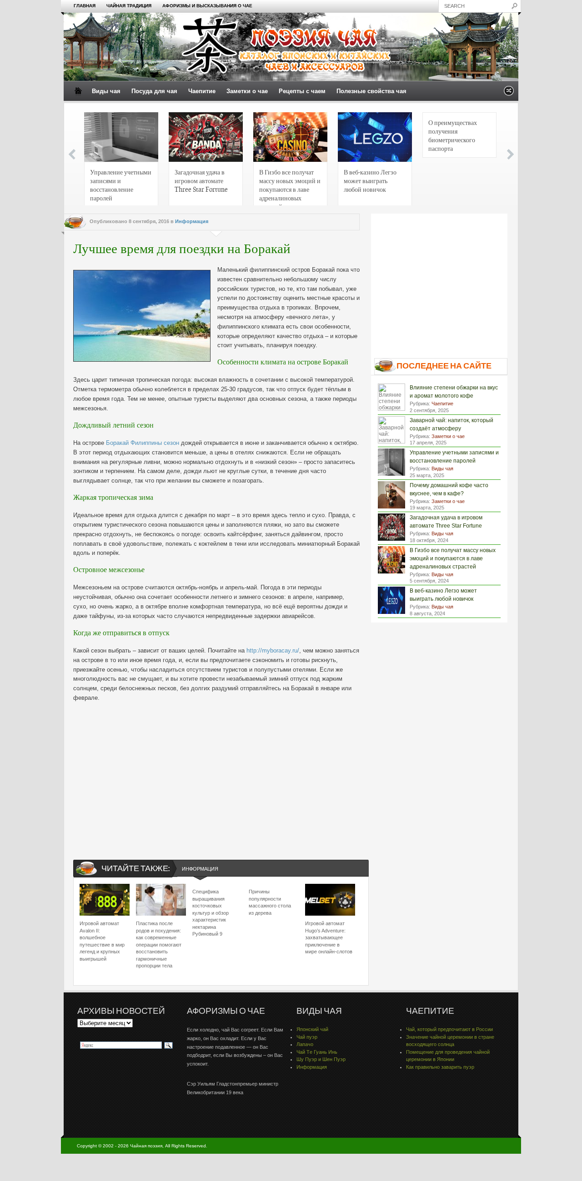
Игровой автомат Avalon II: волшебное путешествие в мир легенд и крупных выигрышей (102, 941)
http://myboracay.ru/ (272, 650)
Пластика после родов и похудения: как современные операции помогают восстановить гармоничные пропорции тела (158, 944)
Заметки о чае (247, 91)
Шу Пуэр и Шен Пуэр (321, 1059)
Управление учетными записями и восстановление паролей (120, 185)
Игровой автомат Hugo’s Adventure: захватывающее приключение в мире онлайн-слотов (328, 937)
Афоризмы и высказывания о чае (207, 5)
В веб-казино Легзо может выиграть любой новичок (370, 180)
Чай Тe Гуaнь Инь (316, 1052)
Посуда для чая (154, 91)
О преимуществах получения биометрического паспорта (452, 135)
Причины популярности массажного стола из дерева (270, 902)
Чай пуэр (306, 1037)
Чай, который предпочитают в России (449, 1029)
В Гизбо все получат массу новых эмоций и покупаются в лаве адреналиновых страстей (290, 187)
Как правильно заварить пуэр (440, 1067)
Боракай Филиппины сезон (142, 442)
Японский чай (312, 1029)
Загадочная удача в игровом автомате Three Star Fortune (201, 180)
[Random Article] (509, 93)
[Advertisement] (216, 773)
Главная (84, 5)
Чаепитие (202, 91)
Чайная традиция (128, 5)
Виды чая (106, 91)
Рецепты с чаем (302, 91)
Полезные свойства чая (371, 91)
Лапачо (304, 1044)
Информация (191, 221)
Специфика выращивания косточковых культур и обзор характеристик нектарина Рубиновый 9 (210, 912)
